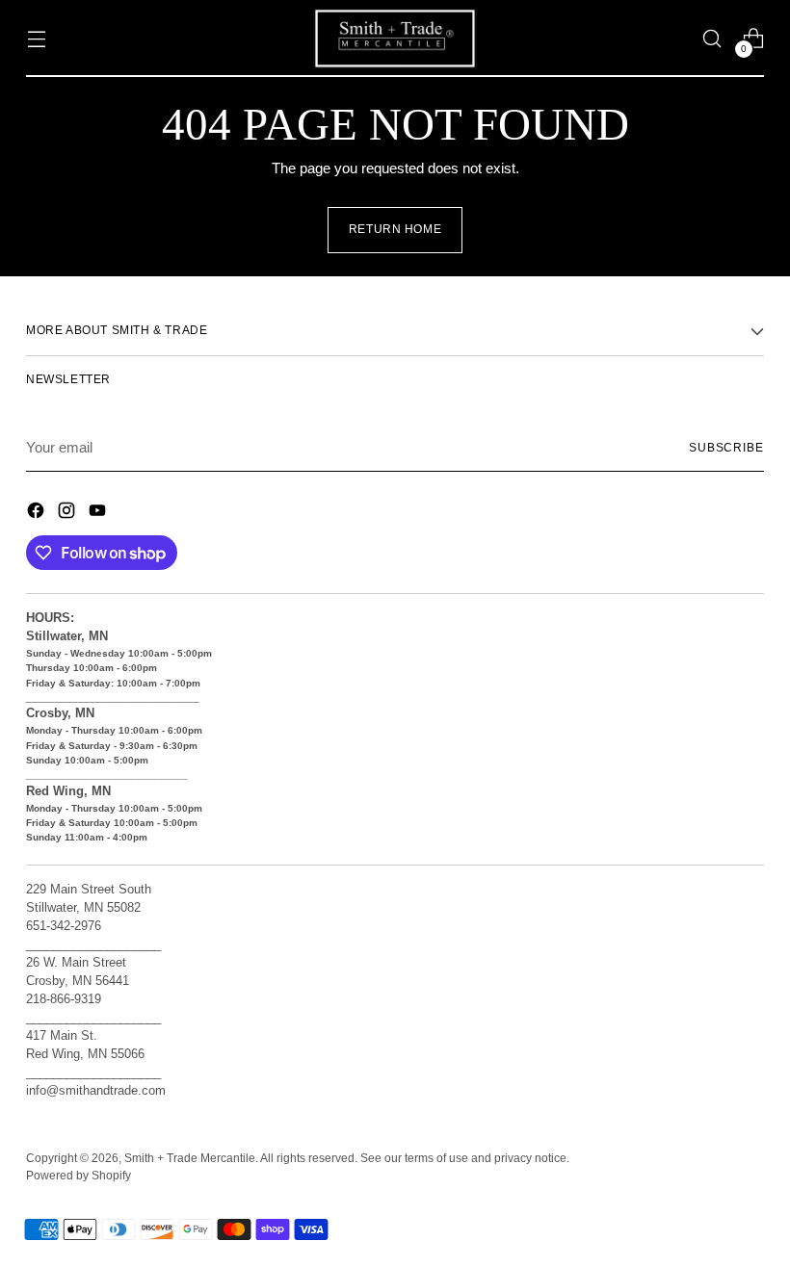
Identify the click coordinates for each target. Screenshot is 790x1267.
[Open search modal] (712, 39)
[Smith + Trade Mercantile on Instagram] (68, 514)
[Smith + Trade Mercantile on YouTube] (99, 514)
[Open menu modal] (36, 39)
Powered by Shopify (78, 1175)
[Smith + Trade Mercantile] (395, 38)
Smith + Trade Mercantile (189, 1158)
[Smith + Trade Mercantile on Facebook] (37, 514)
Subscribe (726, 447)
